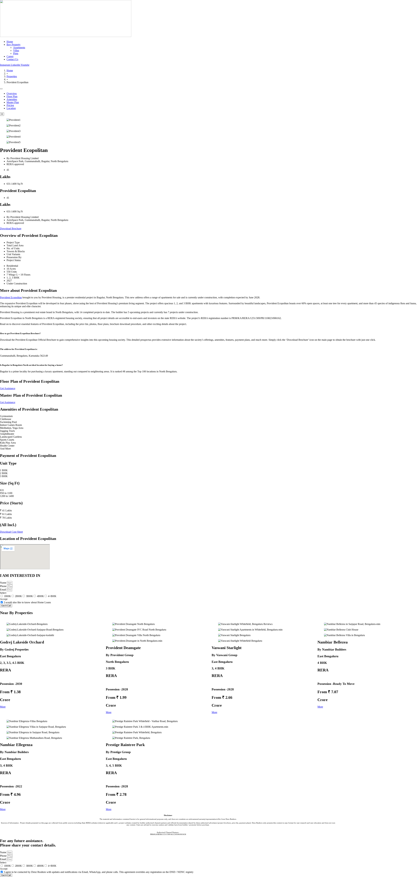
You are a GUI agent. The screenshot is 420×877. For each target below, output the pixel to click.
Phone (3, 586)
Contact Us (12, 59)
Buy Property (14, 44)
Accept (3, 599)
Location (11, 108)
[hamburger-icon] (1, 88)
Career (10, 56)
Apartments (19, 47)
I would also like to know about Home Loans (27, 602)
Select (3, 592)
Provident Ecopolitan (11, 297)
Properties (12, 76)
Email (3, 589)
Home (10, 41)
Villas (16, 50)
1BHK (7, 596)
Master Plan (13, 102)
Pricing (10, 105)
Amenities (12, 99)
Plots (15, 53)
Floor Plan (12, 96)
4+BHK (52, 596)
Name (3, 582)
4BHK (40, 596)
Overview (12, 93)
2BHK (18, 596)
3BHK (29, 596)
